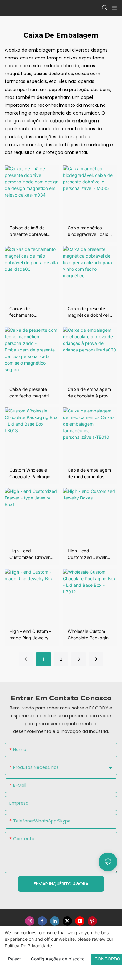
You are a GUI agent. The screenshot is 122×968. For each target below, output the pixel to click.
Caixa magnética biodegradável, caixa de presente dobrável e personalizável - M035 (90, 231)
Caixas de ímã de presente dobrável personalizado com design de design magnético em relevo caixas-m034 (30, 231)
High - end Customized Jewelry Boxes (88, 554)
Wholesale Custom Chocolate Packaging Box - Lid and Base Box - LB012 (89, 634)
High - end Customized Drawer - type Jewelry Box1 (31, 554)
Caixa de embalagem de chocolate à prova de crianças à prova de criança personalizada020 (89, 393)
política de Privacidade (28, 945)
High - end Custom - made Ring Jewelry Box (30, 634)
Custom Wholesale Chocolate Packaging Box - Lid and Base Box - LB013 (31, 473)
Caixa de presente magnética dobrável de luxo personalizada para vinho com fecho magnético (90, 312)
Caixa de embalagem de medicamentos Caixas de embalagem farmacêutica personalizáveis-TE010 (89, 473)
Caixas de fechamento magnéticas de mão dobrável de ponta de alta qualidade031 (31, 312)
